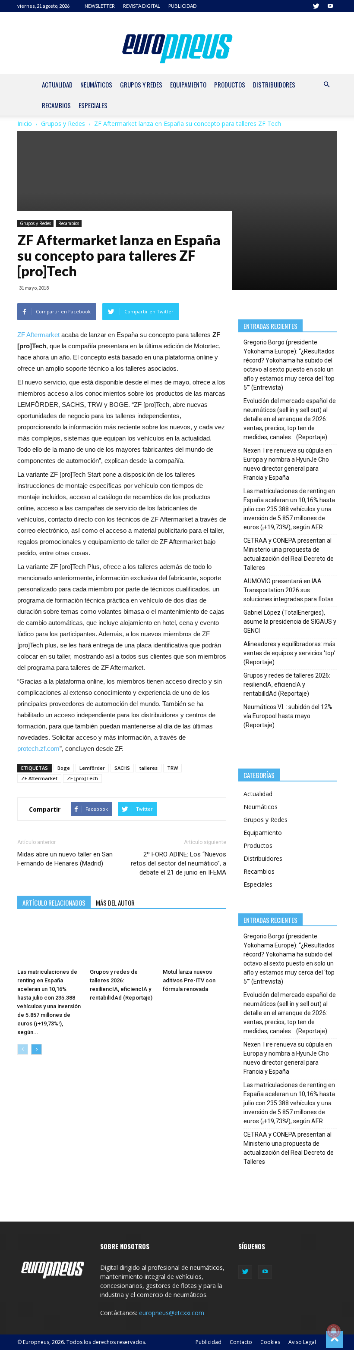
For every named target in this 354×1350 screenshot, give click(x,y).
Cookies (270, 1342)
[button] (326, 85)
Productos (229, 84)
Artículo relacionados (53, 902)
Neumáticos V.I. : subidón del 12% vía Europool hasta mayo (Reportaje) (287, 715)
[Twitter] (316, 6)
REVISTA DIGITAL (141, 6)
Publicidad (208, 1342)
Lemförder (92, 768)
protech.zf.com (38, 748)
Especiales (93, 105)
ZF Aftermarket (38, 334)
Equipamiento (188, 84)
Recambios (56, 105)
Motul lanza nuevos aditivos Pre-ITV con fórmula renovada (189, 980)
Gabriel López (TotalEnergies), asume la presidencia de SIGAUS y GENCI (289, 621)
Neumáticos (96, 84)
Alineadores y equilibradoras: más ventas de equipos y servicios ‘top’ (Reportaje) (289, 653)
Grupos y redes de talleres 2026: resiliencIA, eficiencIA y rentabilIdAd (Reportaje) (286, 684)
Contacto (241, 1342)
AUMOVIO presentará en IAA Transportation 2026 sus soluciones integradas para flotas (288, 590)
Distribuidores (274, 84)
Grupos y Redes (141, 84)
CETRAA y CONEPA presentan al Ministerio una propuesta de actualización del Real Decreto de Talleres (288, 554)
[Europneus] (177, 46)
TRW (172, 768)
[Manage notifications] (334, 1331)
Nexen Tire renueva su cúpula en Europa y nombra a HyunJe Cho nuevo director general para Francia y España (287, 464)
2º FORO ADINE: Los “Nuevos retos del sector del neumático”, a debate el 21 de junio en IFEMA (178, 863)
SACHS (122, 768)
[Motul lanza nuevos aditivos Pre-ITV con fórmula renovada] (194, 942)
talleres (148, 768)
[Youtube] (330, 6)
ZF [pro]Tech (82, 778)
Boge (63, 768)
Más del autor (115, 902)
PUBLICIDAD (182, 6)
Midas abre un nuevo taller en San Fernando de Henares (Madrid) (65, 858)
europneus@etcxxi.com (171, 1313)
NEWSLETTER (100, 6)
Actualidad (57, 84)
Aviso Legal (302, 1342)
